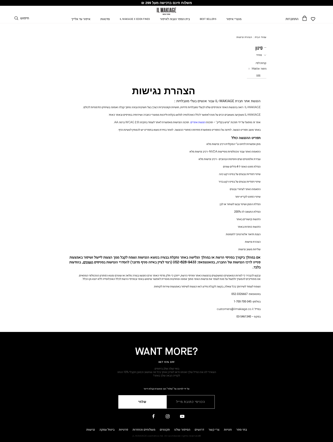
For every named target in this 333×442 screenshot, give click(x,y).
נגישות (90, 429)
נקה (258, 75)
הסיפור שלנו (182, 429)
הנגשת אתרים (198, 122)
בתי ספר (241, 429)
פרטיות (123, 429)
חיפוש (24, 18)
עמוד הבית (261, 37)
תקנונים (165, 429)
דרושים (199, 429)
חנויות (228, 429)
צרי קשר (214, 429)
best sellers (208, 19)
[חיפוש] (16, 18)
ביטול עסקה (106, 429)
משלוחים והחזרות (144, 429)
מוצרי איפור (233, 19)
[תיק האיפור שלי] (304, 18)
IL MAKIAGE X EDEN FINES (135, 19)
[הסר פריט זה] (249, 69)
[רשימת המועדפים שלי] (313, 19)
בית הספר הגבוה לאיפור (175, 19)
